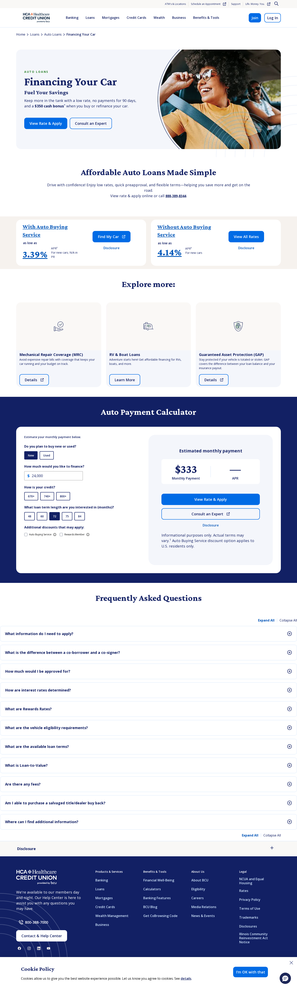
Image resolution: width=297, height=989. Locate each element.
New (31, 455)
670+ (31, 496)
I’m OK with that (250, 972)
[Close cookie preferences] (291, 962)
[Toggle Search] (276, 4)
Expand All (266, 620)
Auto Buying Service (40, 534)
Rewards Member (74, 534)
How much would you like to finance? (54, 466)
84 (79, 516)
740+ (47, 496)
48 (29, 516)
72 (54, 516)
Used (46, 455)
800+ (63, 496)
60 (42, 516)
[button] (285, 978)
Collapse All (288, 620)
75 (67, 516)
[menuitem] (72, 17)
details (186, 978)
